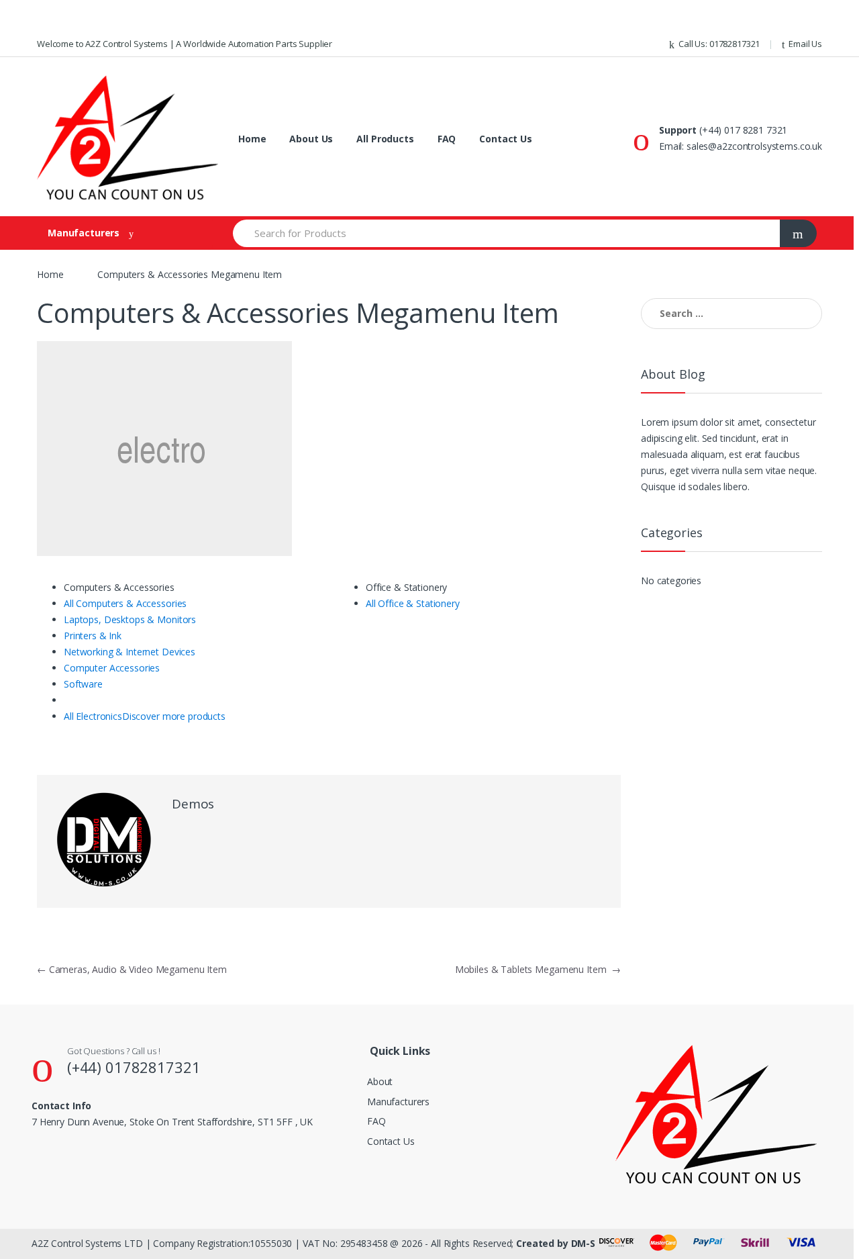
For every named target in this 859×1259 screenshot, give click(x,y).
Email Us (805, 44)
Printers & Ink (92, 635)
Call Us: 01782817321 (719, 44)
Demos (193, 803)
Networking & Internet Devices (129, 651)
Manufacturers (398, 1101)
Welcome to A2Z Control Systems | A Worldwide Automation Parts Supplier (184, 44)
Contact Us (505, 138)
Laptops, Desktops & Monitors (130, 619)
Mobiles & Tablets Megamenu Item (538, 969)
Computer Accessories (112, 667)
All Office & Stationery (413, 603)
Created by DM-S (555, 1243)
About (380, 1081)
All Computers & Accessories (125, 603)
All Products (384, 138)
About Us (311, 138)
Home (252, 138)
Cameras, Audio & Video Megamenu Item (132, 969)
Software (83, 684)
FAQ (447, 138)
